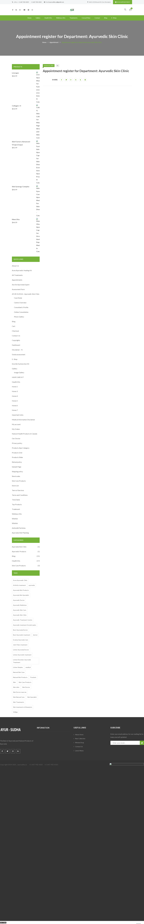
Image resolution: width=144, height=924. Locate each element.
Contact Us (16, 336)
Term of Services (18, 490)
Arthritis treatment (19, 585)
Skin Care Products (19, 481)
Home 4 (15, 396)
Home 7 (15, 410)
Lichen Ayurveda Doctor (21, 650)
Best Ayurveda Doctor (20, 630)
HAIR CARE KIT (18, 377)
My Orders (16, 429)
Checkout (15, 331)
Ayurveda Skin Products (21, 590)
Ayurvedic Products (19, 551)
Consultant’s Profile (21, 307)
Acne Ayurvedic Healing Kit (22, 270)
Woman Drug (79, 742)
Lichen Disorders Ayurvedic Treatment (22, 661)
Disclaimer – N (17, 350)
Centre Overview (20, 303)
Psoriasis (33, 677)
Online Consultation (21, 312)
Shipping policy (17, 471)
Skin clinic (16, 687)
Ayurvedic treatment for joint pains (24, 625)
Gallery (38, 18)
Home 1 (15, 387)
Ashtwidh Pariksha (18, 528)
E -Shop (113, 18)
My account (16, 424)
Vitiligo (15, 712)
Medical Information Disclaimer (23, 420)
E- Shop (14, 359)
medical (28, 667)
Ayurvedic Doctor (19, 600)
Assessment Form (18, 289)
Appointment (54, 42)
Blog (105, 18)
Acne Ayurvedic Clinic (20, 580)
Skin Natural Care (18, 697)
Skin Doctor (26, 687)
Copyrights (16, 340)
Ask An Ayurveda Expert (20, 285)
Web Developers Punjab (28, 922)
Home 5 (15, 401)
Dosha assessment (18, 354)
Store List (15, 486)
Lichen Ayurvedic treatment (22, 655)
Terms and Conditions (20, 495)
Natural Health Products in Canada (24, 434)
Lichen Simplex (18, 667)
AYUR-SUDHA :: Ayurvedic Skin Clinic (25, 294)
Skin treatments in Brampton (22, 707)
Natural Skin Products (20, 677)
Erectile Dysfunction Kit (20, 364)
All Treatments (17, 275)
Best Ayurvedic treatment (21, 635)
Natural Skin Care (18, 672)
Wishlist (15, 519)
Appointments (17, 280)
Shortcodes (16, 476)
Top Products (17, 504)
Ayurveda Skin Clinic (19, 547)
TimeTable (16, 500)
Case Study (18, 298)
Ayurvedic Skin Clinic (20, 615)
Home (29, 18)
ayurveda (32, 585)
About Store (79, 734)
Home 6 (15, 405)
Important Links (17, 415)
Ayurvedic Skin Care (19, 610)
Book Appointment (123, 2)
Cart (13, 326)
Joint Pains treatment (20, 645)
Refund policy (17, 462)
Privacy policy (17, 443)
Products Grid (17, 453)
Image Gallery (19, 372)
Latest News (79, 751)
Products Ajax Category (20, 448)
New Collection (80, 738)
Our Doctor (16, 438)
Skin (14, 682)
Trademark (16, 509)
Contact (97, 18)
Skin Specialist (32, 697)
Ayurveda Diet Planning (20, 533)
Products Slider (17, 457)
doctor (35, 635)
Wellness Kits (60, 18)
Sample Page (16, 467)
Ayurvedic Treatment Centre (22, 620)
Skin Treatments (18, 702)
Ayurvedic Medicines (20, 605)
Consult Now (86, 18)
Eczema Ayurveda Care (20, 640)
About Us (15, 266)
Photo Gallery (19, 317)
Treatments (73, 18)
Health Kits (48, 18)
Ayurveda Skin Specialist (21, 595)
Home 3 (15, 391)
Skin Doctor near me (19, 692)
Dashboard (16, 345)
